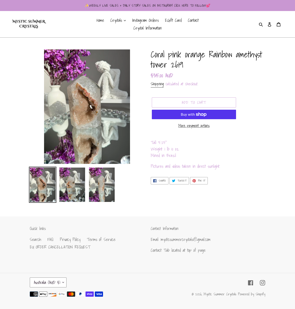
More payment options (194, 125)
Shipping (157, 84)
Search (35, 239)
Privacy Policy (70, 239)
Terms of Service (101, 239)
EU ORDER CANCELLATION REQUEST (60, 247)
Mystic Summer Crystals (221, 294)
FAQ (50, 239)
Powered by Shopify (251, 294)
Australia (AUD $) (47, 282)
